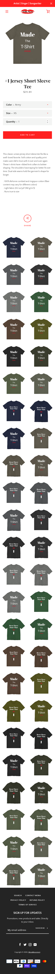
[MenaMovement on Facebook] (20, 944)
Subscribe (40, 928)
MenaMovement (34, 952)
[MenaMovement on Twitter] (25, 944)
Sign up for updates (27, 913)
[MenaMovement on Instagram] (30, 944)
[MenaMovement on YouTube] (35, 944)
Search (18, 895)
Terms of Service (27, 905)
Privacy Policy (18, 900)
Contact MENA (33, 895)
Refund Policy (37, 900)
